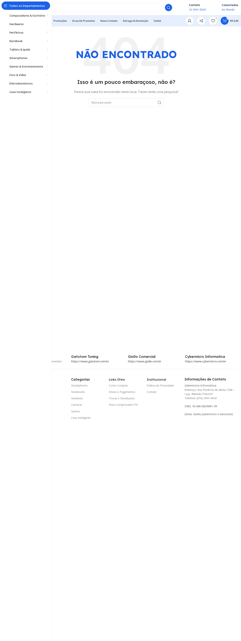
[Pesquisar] (168, 7)
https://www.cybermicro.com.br (205, 361)
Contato (152, 392)
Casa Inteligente (81, 417)
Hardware (77, 398)
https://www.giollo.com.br (144, 361)
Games (75, 411)
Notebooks (78, 392)
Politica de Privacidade (160, 385)
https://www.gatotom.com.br (90, 361)
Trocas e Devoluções (122, 398)
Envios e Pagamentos (122, 392)
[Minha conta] (189, 21)
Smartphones (79, 385)
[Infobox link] (89, 356)
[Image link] (197, 424)
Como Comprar (118, 385)
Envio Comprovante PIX (123, 404)
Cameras (76, 404)
